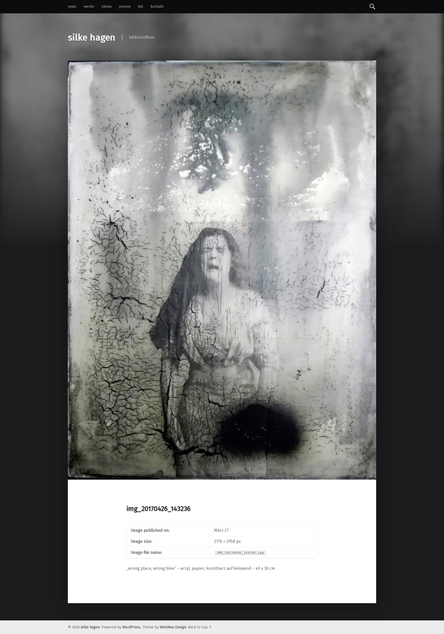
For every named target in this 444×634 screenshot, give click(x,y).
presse (125, 6)
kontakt (157, 6)
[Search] (372, 6)
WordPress (131, 627)
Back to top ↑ (200, 627)
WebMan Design (173, 627)
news (72, 6)
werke (89, 6)
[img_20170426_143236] (222, 63)
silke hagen (90, 627)
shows (106, 6)
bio (140, 6)
